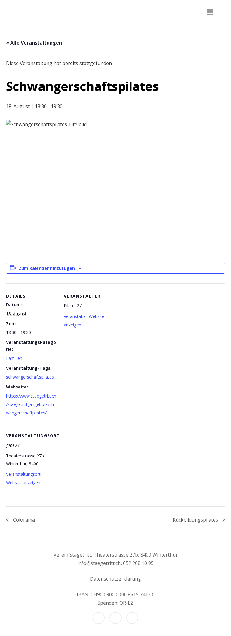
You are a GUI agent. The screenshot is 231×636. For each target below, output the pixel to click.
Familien (14, 358)
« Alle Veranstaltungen (34, 42)
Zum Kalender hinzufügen (47, 268)
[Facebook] (99, 618)
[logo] (14, 12)
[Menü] (210, 12)
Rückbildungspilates (196, 519)
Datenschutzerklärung (115, 578)
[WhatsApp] (132, 618)
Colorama (23, 519)
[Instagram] (115, 618)
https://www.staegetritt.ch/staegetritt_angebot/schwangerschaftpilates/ (31, 404)
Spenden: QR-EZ (115, 603)
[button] (223, 12)
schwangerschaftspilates (30, 377)
